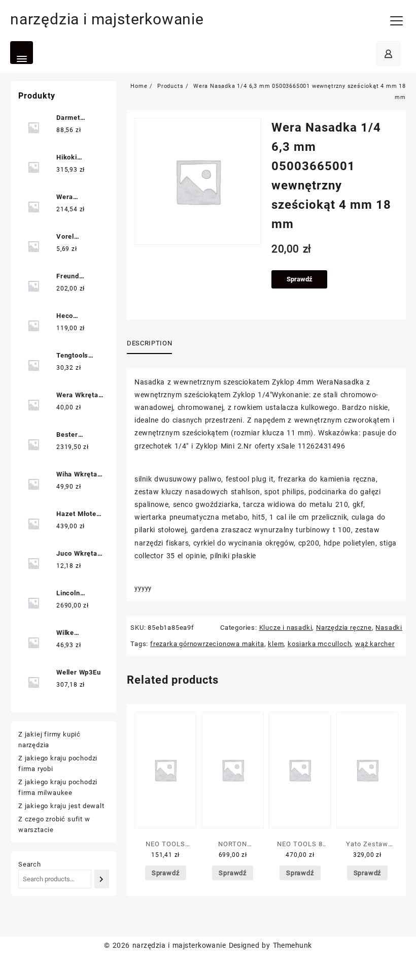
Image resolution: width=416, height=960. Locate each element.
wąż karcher (375, 644)
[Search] (101, 879)
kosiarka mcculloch (319, 644)
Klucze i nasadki (286, 627)
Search (29, 864)
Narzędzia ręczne (344, 627)
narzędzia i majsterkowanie (107, 19)
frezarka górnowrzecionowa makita (207, 644)
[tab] (153, 344)
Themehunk (292, 945)
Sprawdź (300, 279)
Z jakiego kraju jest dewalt (61, 806)
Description (149, 343)
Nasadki (388, 627)
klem (276, 644)
